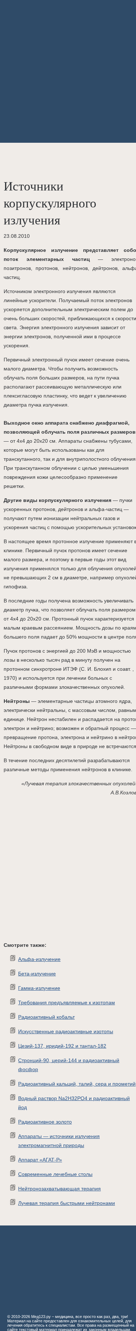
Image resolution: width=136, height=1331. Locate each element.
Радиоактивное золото (45, 1122)
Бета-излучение (37, 973)
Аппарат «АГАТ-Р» (40, 1160)
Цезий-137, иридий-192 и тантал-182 (62, 1046)
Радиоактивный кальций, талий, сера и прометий (77, 1084)
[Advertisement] (68, 71)
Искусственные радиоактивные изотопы (65, 1031)
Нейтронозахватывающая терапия (59, 1189)
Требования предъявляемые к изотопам (66, 1002)
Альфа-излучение (39, 959)
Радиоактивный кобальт (46, 1017)
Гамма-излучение (39, 988)
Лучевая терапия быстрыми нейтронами (66, 1203)
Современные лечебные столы (55, 1174)
